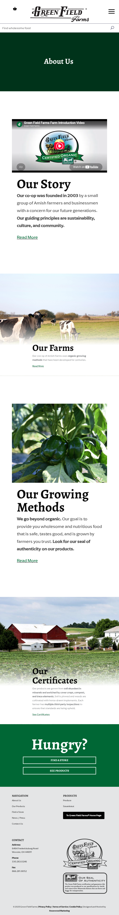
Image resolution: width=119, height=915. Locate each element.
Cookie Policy (75, 906)
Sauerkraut (68, 806)
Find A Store (59, 760)
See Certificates (41, 714)
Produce (67, 800)
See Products (59, 771)
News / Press (18, 818)
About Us (16, 800)
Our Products (18, 806)
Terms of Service (60, 906)
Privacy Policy (44, 906)
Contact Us (17, 823)
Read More (27, 237)
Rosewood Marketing (59, 910)
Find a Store (18, 812)
